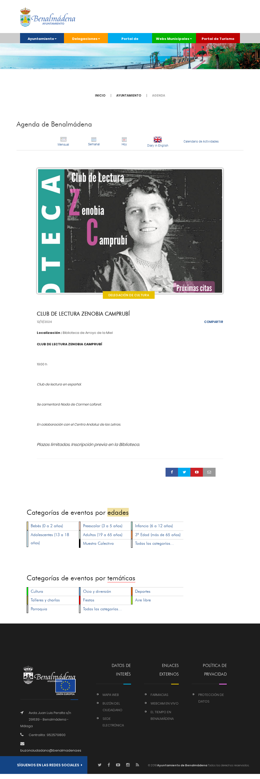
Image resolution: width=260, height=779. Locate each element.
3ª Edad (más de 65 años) (158, 534)
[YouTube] (118, 765)
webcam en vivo (164, 703)
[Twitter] (100, 765)
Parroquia (39, 608)
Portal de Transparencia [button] (130, 39)
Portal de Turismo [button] (218, 38)
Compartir (213, 322)
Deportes (142, 591)
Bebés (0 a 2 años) (47, 525)
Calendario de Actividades (201, 141)
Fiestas (88, 600)
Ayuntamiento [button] (41, 38)
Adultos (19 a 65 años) (102, 534)
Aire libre (143, 600)
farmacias (159, 694)
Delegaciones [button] (85, 38)
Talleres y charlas (45, 600)
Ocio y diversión (97, 591)
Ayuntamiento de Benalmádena (182, 765)
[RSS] (137, 765)
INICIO (100, 95)
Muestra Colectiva (98, 543)
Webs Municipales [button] (172, 38)
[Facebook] (109, 765)
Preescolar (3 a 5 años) (102, 525)
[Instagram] (128, 765)
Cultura (37, 591)
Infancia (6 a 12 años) (154, 525)
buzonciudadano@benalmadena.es (50, 750)
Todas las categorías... (154, 543)
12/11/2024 (44, 322)
